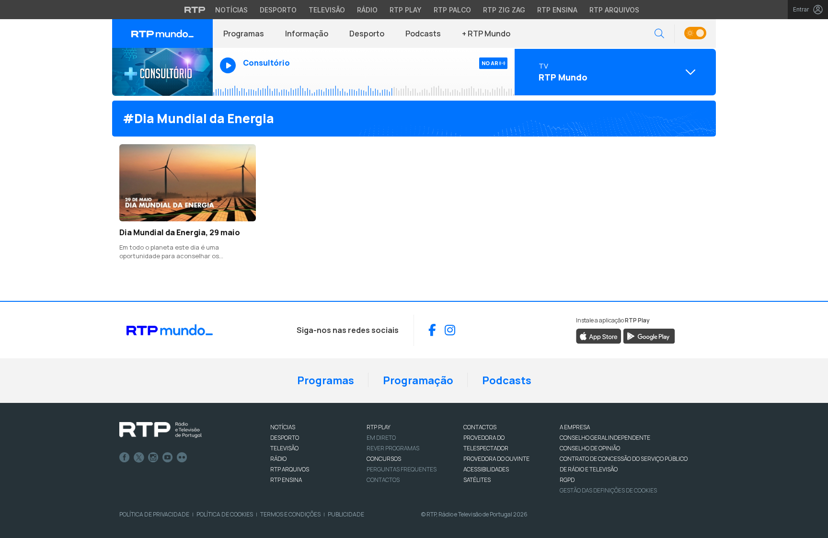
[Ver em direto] (162, 72)
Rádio (367, 10)
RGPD (567, 480)
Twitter (139, 457)
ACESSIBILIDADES (486, 469)
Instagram (153, 457)
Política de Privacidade (154, 514)
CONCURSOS (384, 459)
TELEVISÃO (284, 448)
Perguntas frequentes (402, 469)
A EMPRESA (575, 427)
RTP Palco (452, 10)
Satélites (477, 480)
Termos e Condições (290, 514)
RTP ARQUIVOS (289, 469)
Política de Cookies (224, 514)
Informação (306, 33)
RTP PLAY (379, 427)
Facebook (124, 457)
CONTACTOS (479, 427)
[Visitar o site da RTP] (195, 9)
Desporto (278, 10)
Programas (243, 33)
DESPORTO (284, 438)
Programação (418, 380)
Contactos (383, 480)
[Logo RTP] (160, 430)
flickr (182, 457)
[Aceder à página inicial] (162, 33)
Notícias (231, 10)
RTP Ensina (557, 10)
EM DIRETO (381, 438)
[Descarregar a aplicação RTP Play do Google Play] (649, 335)
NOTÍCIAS (282, 427)
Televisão (327, 10)
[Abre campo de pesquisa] (659, 33)
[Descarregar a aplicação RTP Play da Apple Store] (598, 335)
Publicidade (346, 514)
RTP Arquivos (614, 10)
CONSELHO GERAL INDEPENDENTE (605, 438)
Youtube (167, 457)
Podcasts (423, 33)
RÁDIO (278, 459)
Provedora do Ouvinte (496, 459)
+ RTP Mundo (486, 33)
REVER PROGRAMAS (393, 448)
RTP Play (406, 10)
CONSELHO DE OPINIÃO (590, 448)
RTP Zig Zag (504, 10)
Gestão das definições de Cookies (608, 490)
